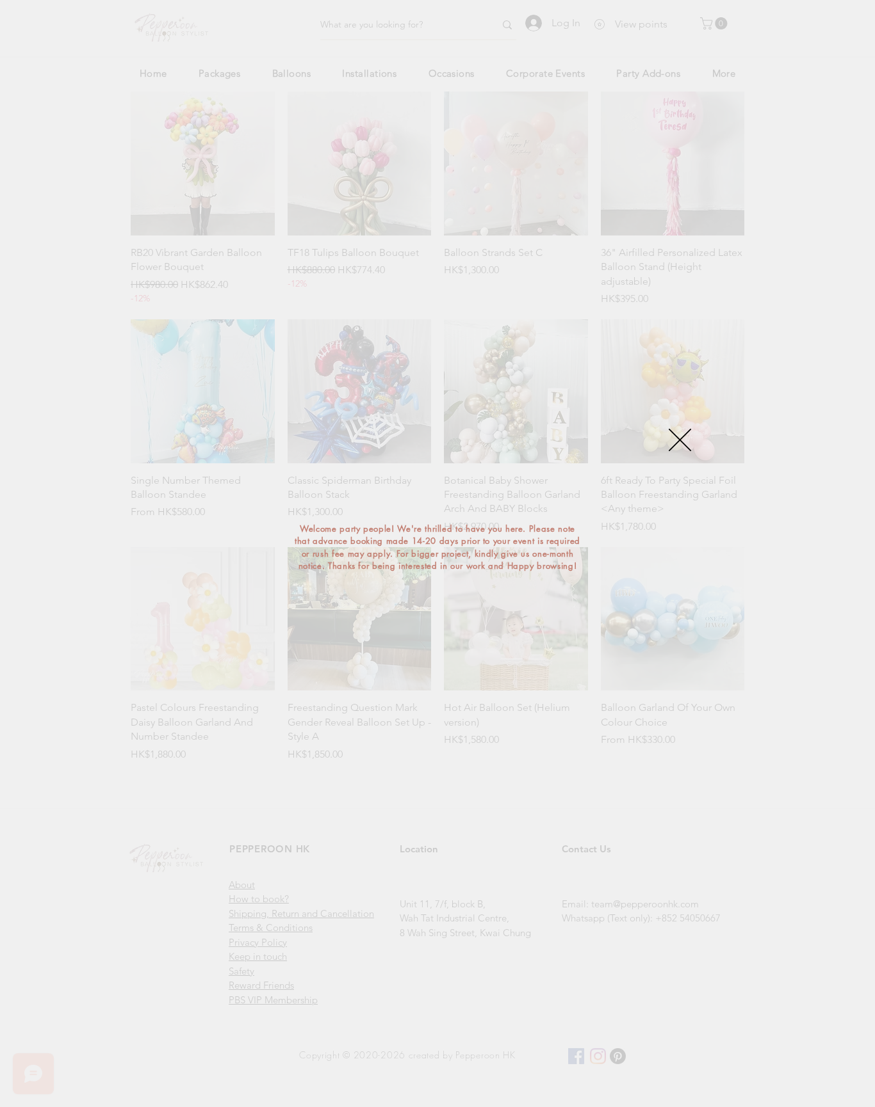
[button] (680, 440)
